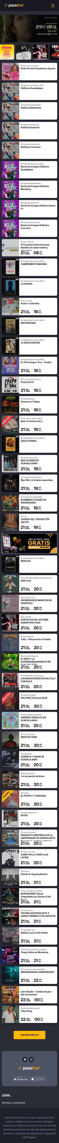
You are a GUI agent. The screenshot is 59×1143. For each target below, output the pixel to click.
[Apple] (37, 1079)
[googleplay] (21, 1079)
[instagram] (31, 1059)
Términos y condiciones (13, 1102)
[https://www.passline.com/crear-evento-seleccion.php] (29, 543)
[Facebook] (24, 1059)
